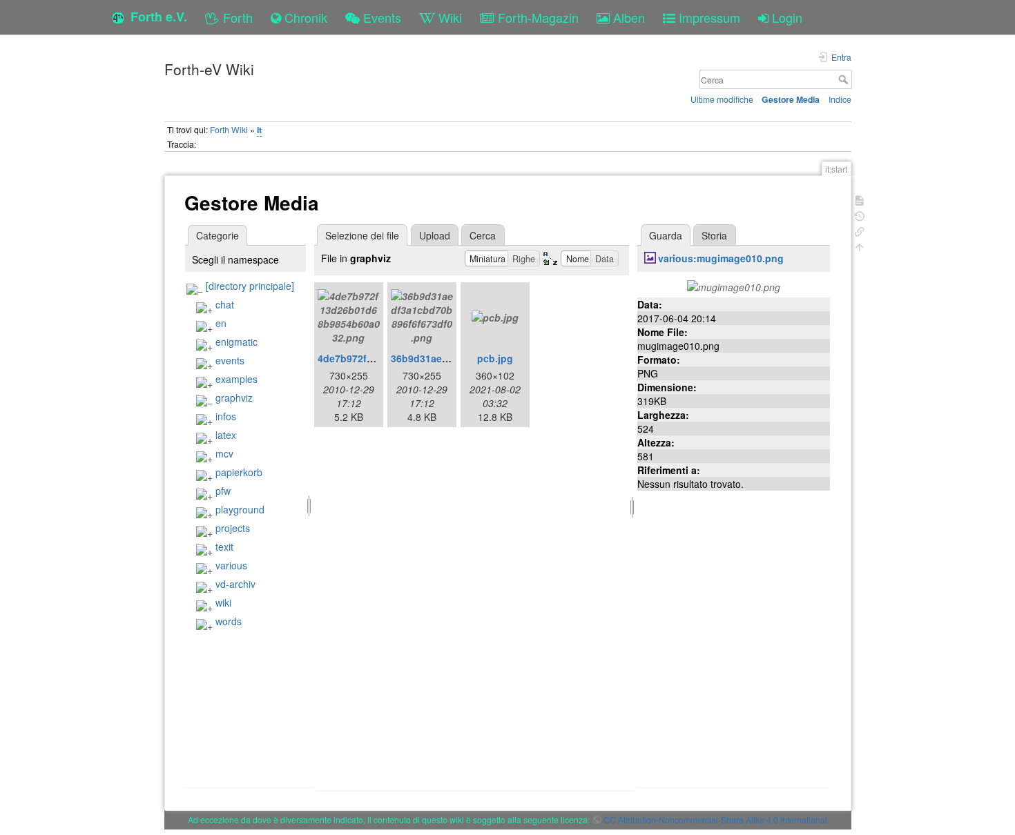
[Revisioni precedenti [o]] (859, 215)
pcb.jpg (495, 358)
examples (236, 379)
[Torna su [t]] (859, 246)
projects (232, 528)
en (220, 323)
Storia (714, 235)
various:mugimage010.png (721, 258)
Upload (434, 235)
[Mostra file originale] (733, 286)
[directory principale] (250, 286)
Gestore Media (791, 99)
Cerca (844, 79)
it (259, 130)
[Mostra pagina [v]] (859, 199)
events (229, 360)
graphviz (234, 397)
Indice (840, 99)
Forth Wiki (229, 129)
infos (225, 416)
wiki (223, 602)
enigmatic (236, 341)
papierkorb (238, 472)
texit (224, 546)
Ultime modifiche (721, 99)
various (231, 565)
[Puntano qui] (859, 230)
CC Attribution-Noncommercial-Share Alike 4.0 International (715, 819)
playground (239, 509)
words (228, 621)
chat (224, 304)
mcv (224, 453)
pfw (223, 491)
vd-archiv (235, 584)
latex (225, 435)
